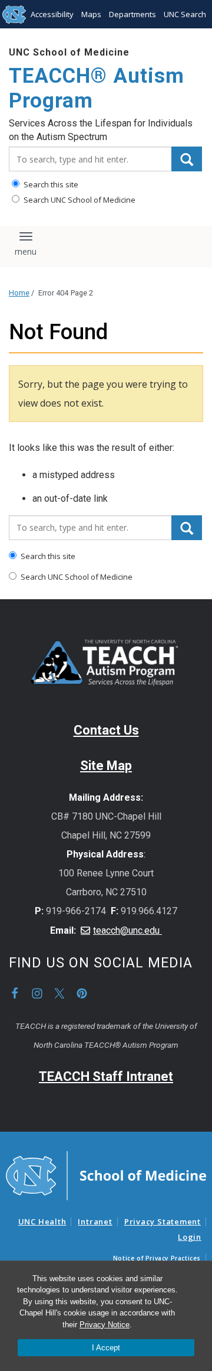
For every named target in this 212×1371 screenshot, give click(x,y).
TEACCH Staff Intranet (106, 1076)
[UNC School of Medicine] (106, 1174)
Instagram (37, 993)
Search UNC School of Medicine (78, 199)
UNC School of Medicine (69, 52)
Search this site (50, 184)
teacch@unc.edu (127, 930)
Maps (91, 14)
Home (19, 292)
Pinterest (82, 993)
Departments (132, 14)
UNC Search (185, 14)
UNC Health (42, 1221)
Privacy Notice (105, 1324)
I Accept (106, 1347)
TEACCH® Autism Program (96, 88)
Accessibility (52, 14)
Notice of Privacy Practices (157, 1258)
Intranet (95, 1221)
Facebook (15, 993)
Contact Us (106, 730)
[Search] (186, 159)
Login (189, 1237)
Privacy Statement (162, 1221)
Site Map (106, 765)
